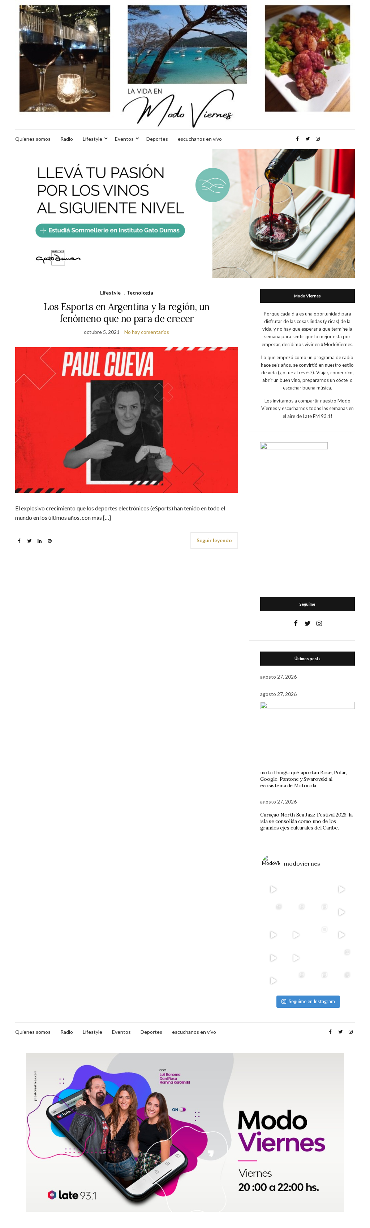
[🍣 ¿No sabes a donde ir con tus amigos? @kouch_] (341, 935)
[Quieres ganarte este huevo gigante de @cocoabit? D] (296, 889)
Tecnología (139, 292)
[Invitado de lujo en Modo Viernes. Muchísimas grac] (318, 957)
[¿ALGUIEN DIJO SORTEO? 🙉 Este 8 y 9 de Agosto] (318, 889)
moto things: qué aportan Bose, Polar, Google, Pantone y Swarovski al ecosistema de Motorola (303, 779)
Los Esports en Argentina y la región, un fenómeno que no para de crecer (126, 313)
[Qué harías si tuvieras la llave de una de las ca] (273, 889)
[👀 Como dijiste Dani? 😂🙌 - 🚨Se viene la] (296, 935)
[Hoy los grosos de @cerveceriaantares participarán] (341, 957)
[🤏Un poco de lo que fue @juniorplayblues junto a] (318, 935)
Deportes (157, 139)
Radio (66, 139)
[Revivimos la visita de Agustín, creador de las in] (273, 980)
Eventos (124, 139)
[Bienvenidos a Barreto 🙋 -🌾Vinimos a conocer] (341, 912)
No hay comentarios (146, 332)
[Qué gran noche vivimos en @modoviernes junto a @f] (296, 980)
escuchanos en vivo (200, 139)
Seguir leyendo (214, 540)
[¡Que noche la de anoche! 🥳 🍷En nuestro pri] (296, 912)
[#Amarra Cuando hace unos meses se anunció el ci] (318, 980)
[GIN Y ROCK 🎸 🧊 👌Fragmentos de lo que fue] (273, 912)
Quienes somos (33, 139)
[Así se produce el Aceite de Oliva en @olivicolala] (341, 980)
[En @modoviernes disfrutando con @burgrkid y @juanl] (296, 957)
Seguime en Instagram (312, 1001)
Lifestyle (92, 139)
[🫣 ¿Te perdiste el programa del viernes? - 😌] (273, 935)
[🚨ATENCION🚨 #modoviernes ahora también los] (273, 957)
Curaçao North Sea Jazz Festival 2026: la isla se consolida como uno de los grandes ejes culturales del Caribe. (306, 821)
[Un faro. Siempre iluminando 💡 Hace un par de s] (318, 912)
